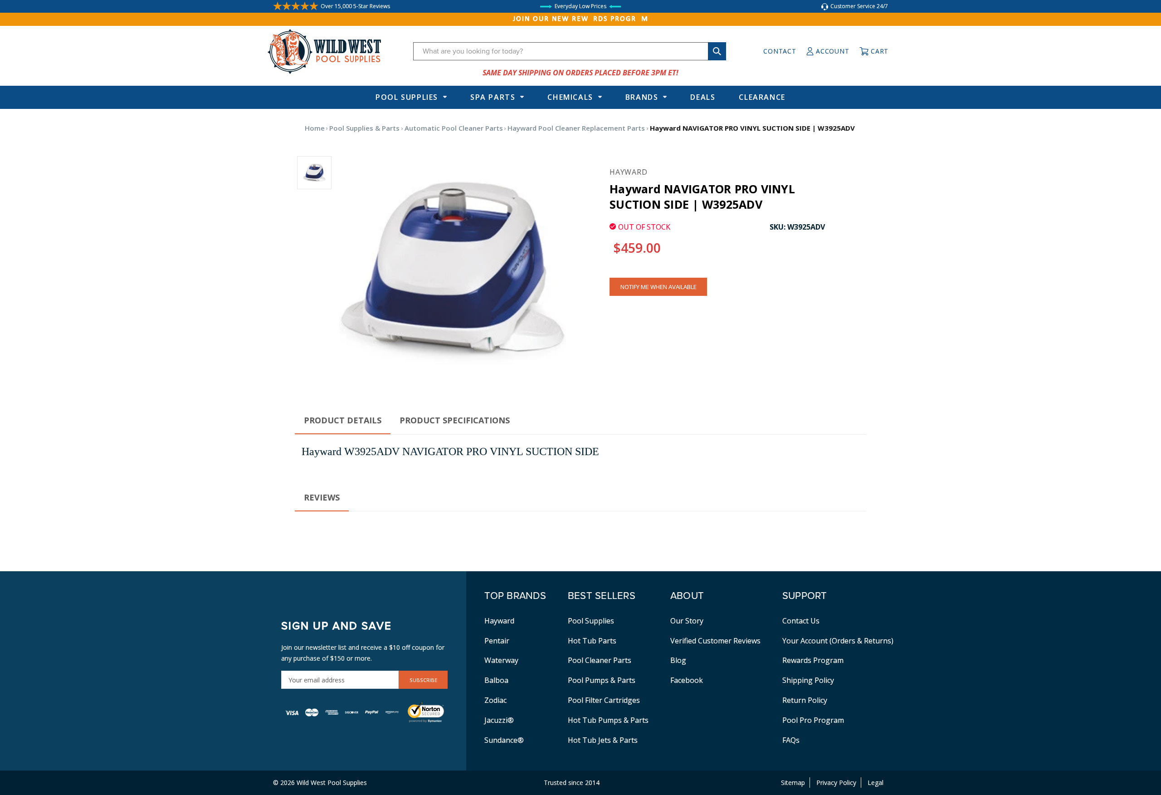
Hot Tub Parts (592, 641)
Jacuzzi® (499, 720)
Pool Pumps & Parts (601, 680)
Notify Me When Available (658, 287)
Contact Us (801, 621)
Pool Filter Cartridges (604, 700)
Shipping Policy (808, 680)
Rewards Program (813, 660)
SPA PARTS (492, 97)
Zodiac (495, 700)
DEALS (702, 97)
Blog (678, 660)
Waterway (501, 660)
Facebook (686, 680)
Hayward (499, 621)
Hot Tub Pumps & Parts (608, 720)
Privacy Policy (836, 782)
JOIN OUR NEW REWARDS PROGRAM (581, 19)
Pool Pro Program (813, 720)
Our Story (686, 621)
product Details (342, 420)
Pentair (496, 641)
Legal (875, 782)
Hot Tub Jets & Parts (603, 740)
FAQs (791, 740)
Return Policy (804, 700)
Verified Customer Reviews (715, 641)
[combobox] (569, 51)
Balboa (496, 680)
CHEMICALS (570, 97)
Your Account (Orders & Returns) (837, 641)
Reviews (322, 497)
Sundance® (504, 740)
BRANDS (642, 97)
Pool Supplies (407, 97)
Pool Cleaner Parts (599, 660)
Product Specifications (455, 420)
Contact (779, 51)
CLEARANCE (762, 97)
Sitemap (793, 782)
